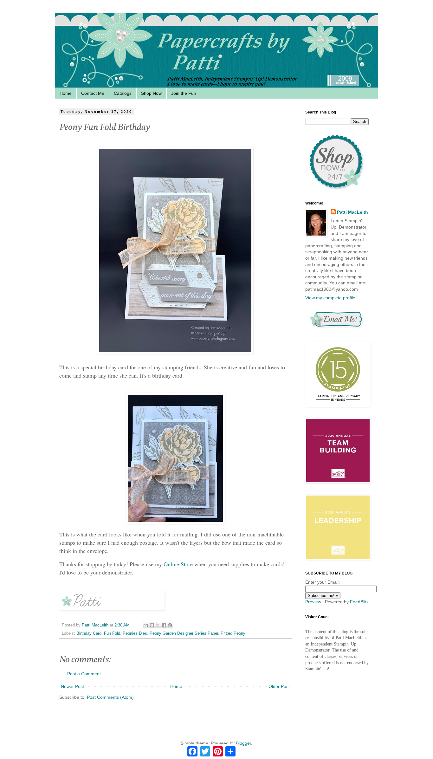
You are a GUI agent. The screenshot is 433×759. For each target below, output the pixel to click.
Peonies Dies (135, 633)
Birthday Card (88, 633)
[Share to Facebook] (164, 625)
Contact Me (92, 93)
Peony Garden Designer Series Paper (184, 633)
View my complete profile (330, 297)
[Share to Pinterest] (170, 625)
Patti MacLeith (352, 212)
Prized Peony (233, 633)
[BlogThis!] (152, 625)
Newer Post (72, 686)
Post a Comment (84, 673)
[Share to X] (158, 625)
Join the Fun (183, 93)
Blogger (243, 743)
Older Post (279, 686)
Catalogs (123, 93)
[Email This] (146, 625)
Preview (313, 601)
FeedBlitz (359, 601)
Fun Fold (112, 633)
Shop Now (151, 93)
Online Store (178, 564)
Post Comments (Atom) (110, 697)
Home (66, 93)
